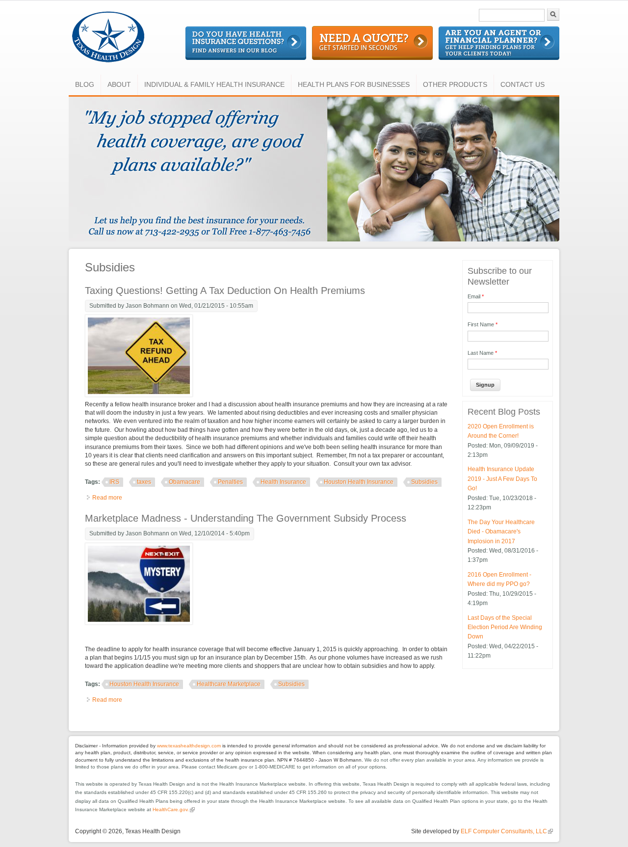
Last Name (482, 353)
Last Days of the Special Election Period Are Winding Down (505, 627)
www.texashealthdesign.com (189, 745)
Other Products (455, 84)
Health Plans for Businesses (354, 84)
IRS (114, 481)
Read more (107, 497)
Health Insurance (283, 481)
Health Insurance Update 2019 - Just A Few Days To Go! (502, 479)
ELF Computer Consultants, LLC (507, 831)
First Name (482, 324)
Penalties (230, 481)
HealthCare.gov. (174, 809)
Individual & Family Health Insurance (214, 84)
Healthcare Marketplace (229, 684)
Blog (84, 84)
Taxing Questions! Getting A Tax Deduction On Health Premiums (225, 290)
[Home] (108, 62)
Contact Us (522, 84)
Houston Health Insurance (358, 481)
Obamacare (184, 481)
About (119, 84)
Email (476, 296)
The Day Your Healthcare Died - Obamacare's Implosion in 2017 (501, 532)
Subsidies (424, 481)
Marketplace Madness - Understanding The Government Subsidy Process (245, 518)
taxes (144, 481)
